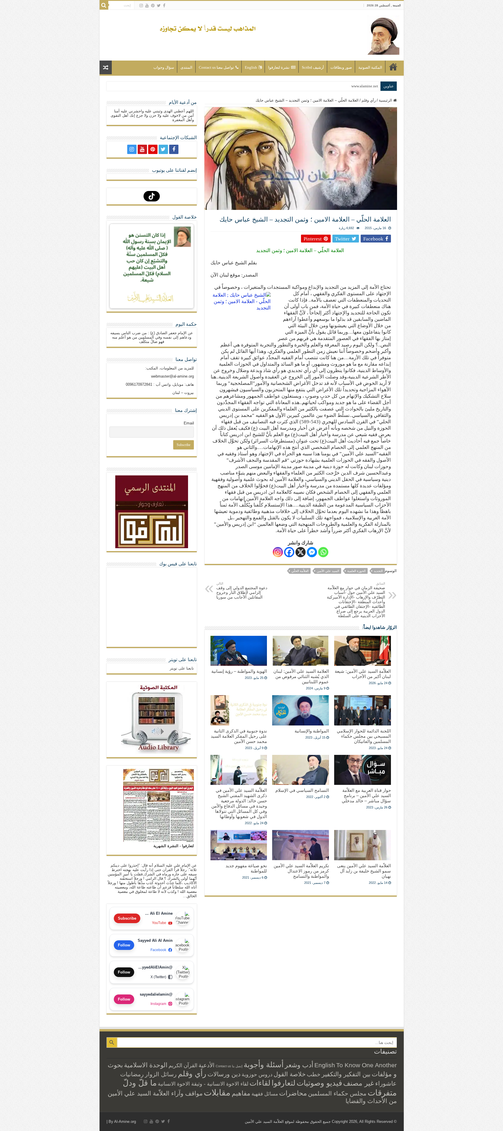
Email (189, 423)
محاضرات (293, 1093)
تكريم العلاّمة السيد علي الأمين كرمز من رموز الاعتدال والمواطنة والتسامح (301, 871)
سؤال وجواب (163, 67)
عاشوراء (386, 1083)
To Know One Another (366, 1065)
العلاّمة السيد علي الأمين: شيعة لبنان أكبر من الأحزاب (363, 674)
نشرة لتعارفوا (279, 67)
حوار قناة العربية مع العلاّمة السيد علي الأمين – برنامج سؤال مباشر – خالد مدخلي (366, 795)
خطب (313, 1074)
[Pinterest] (152, 5)
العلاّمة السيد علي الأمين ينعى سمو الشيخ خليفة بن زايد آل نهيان (364, 871)
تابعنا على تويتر (183, 659)
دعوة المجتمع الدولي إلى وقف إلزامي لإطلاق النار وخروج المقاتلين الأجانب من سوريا (241, 590)
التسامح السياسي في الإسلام (302, 790)
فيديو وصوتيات (319, 1083)
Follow (124, 945)
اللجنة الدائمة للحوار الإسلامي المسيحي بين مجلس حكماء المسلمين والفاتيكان (364, 736)
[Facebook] (164, 5)
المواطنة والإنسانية (312, 730)
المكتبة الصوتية (370, 67)
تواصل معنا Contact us (216, 67)
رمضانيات (132, 1074)
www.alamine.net (364, 86)
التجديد (378, 571)
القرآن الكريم (183, 1065)
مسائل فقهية (265, 1094)
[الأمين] (383, 34)
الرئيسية (393, 67)
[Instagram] (278, 552)
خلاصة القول (290, 1074)
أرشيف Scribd (313, 67)
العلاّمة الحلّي (300, 571)
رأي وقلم (369, 100)
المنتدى (186, 67)
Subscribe (127, 918)
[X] (300, 552)
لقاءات (259, 1083)
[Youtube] (147, 5)
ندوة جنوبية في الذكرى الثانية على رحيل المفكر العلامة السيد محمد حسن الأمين (239, 736)
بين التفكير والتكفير (346, 1074)
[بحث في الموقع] (104, 5)
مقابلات (217, 1092)
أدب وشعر (299, 1065)
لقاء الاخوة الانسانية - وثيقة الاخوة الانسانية (203, 1084)
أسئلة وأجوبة (264, 1065)
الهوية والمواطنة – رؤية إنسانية (239, 671)
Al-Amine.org (125, 1121)
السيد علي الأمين (328, 571)
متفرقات (382, 1092)
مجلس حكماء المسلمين (337, 1093)
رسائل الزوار (161, 1074)
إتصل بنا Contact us (229, 1066)
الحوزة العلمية (356, 571)
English (251, 67)
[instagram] (141, 5)
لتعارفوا (283, 1083)
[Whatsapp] (323, 552)
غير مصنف (358, 1083)
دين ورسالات (224, 1074)
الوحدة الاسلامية (145, 1065)
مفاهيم (241, 1093)
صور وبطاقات (341, 67)
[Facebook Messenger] (312, 552)
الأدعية (207, 1065)
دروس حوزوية (257, 1074)
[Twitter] (158, 5)
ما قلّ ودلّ (140, 1082)
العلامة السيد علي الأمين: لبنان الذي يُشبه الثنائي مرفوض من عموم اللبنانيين (301, 676)
